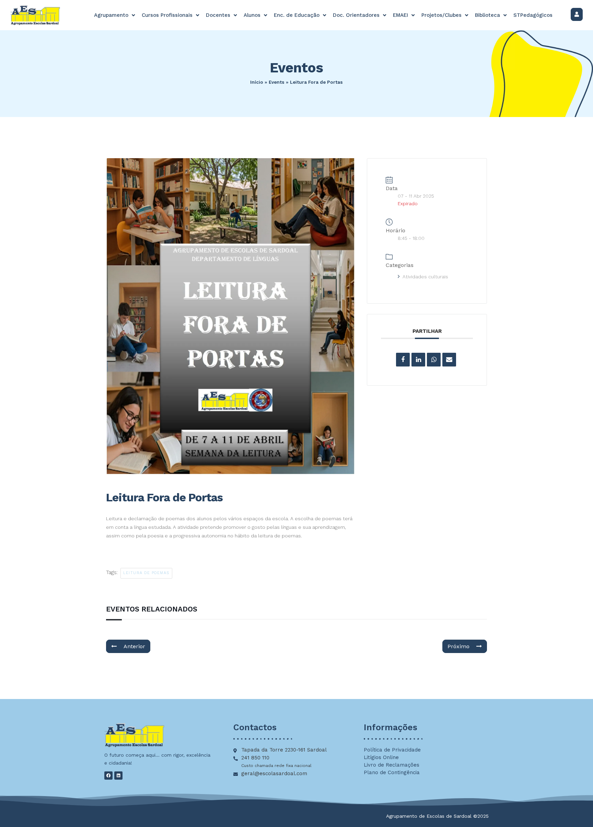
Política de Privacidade (392, 750)
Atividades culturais (425, 276)
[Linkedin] (118, 775)
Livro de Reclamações (391, 765)
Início (256, 82)
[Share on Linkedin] (418, 359)
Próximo (458, 646)
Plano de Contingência (392, 772)
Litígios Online (381, 757)
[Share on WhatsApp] (434, 359)
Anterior (134, 646)
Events (276, 82)
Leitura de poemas (146, 573)
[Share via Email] (449, 359)
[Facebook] (108, 775)
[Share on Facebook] (403, 359)
